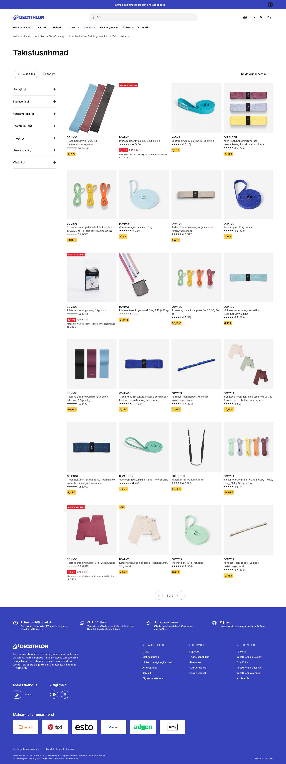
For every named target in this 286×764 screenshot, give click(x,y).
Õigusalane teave (152, 678)
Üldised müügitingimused (157, 662)
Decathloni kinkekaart (249, 656)
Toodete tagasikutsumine (60, 749)
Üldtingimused (150, 656)
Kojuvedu (194, 651)
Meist (145, 651)
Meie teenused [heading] (245, 645)
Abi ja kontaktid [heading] (153, 645)
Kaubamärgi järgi (23, 113)
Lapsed (72, 27)
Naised (42, 27)
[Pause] (270, 4)
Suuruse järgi (21, 101)
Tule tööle (242, 662)
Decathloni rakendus (248, 673)
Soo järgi (18, 138)
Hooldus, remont (109, 27)
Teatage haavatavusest (26, 749)
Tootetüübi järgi (22, 126)
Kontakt (146, 673)
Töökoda (128, 27)
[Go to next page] (181, 596)
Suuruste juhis (197, 667)
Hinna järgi (19, 89)
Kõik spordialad (22, 27)
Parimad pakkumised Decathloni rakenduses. (140, 4)
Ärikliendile (143, 27)
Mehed (57, 27)
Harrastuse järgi (22, 150)
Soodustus (89, 27)
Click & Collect (197, 673)
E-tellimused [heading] (197, 645)
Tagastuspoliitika (199, 656)
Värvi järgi (19, 162)
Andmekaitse (149, 667)
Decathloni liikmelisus (249, 667)
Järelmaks (195, 662)
